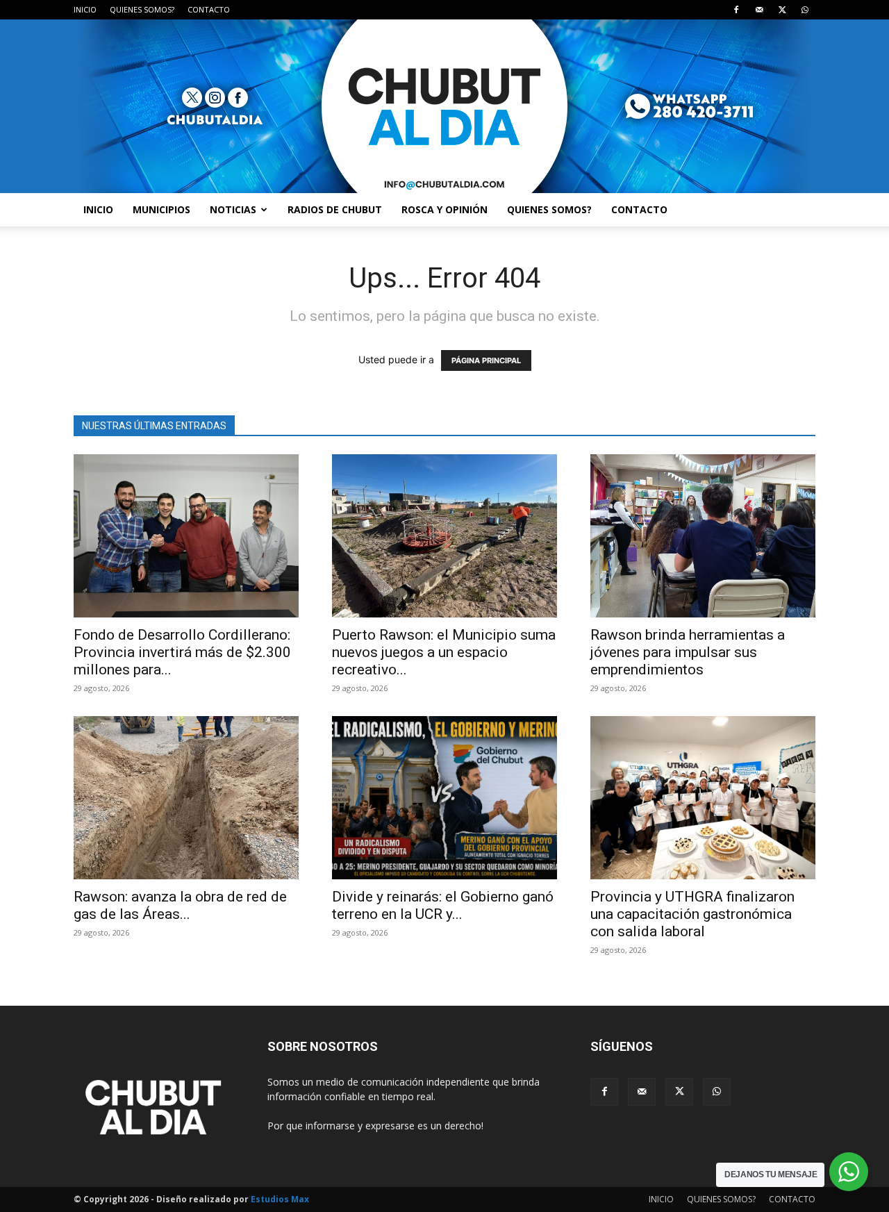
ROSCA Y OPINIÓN (444, 209)
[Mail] (759, 9)
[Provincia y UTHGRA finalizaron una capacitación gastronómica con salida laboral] (702, 797)
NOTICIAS (233, 209)
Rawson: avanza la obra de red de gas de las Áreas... (180, 905)
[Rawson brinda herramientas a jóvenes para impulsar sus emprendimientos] (702, 535)
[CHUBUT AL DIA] (444, 106)
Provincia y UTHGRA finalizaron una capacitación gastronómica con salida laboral (692, 914)
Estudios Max (280, 1199)
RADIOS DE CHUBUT (335, 209)
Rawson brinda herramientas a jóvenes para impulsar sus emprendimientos (687, 652)
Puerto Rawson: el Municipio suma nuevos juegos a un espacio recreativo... (444, 652)
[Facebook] (736, 9)
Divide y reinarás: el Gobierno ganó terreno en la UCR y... (443, 905)
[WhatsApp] (805, 9)
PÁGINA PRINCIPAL (486, 360)
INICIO (85, 9)
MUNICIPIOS (161, 209)
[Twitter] (782, 9)
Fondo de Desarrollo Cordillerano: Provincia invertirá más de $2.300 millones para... (182, 652)
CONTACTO (209, 9)
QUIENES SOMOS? (142, 9)
